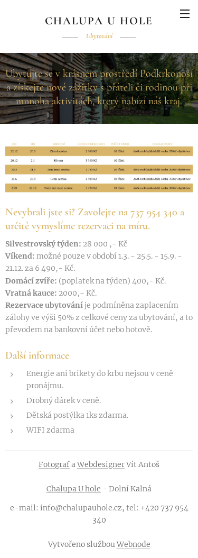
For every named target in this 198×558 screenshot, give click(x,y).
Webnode (133, 544)
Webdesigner (101, 464)
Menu (184, 13)
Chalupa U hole (73, 488)
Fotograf (54, 464)
